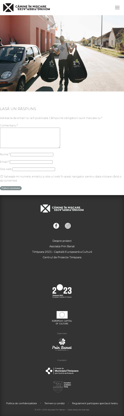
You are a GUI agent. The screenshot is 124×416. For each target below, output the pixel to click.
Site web (6, 169)
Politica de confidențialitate (21, 403)
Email (4, 161)
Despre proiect (62, 240)
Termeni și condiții (54, 403)
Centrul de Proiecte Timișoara (62, 257)
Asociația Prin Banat (62, 246)
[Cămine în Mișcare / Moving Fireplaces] (26, 7)
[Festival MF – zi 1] (62, 49)
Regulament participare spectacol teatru (95, 403)
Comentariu (9, 125)
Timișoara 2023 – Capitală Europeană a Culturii (62, 251)
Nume (5, 154)
